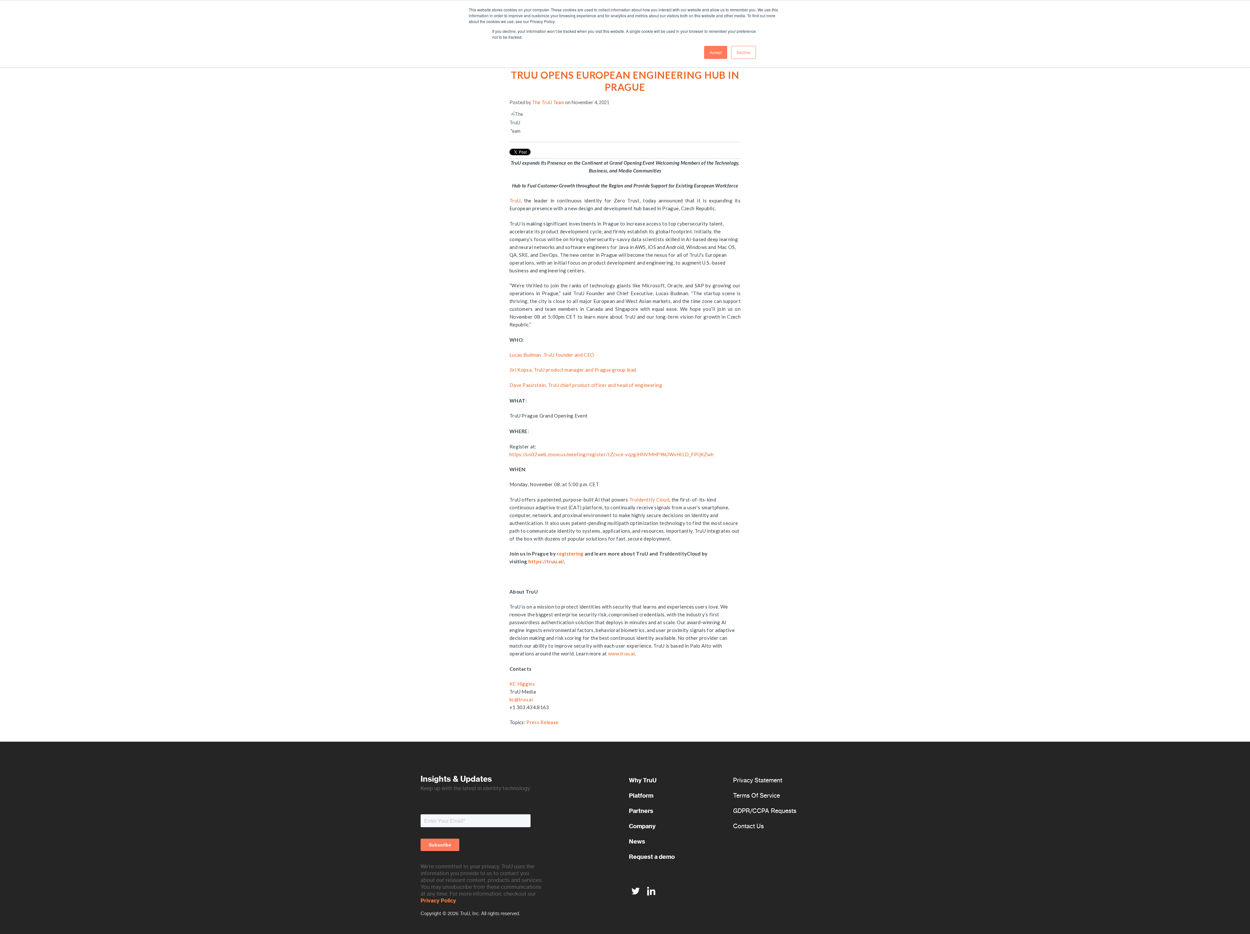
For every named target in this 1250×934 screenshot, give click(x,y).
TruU (515, 200)
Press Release (542, 722)
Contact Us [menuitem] (748, 826)
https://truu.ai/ (546, 561)
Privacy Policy (438, 900)
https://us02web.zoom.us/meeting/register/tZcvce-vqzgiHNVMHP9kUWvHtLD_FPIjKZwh (611, 454)
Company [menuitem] (642, 826)
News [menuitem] (637, 841)
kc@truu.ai (521, 699)
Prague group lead (615, 370)
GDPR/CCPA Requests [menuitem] (764, 811)
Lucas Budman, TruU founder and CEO (551, 355)
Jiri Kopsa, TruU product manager (547, 370)
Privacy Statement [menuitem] (757, 780)
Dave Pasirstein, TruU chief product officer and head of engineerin (584, 385)
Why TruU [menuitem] (643, 780)
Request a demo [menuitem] (652, 856)
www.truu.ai (621, 653)
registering (570, 553)
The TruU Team (548, 102)
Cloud (662, 499)
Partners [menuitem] (641, 811)
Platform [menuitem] (641, 795)
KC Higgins (522, 684)
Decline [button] (743, 52)
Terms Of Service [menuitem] (756, 795)
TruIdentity (642, 499)
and (589, 370)
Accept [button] (716, 52)
